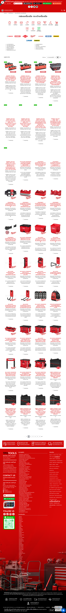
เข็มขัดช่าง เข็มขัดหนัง (10, 47)
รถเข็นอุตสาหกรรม (59, 497)
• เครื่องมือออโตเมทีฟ (22, 482)
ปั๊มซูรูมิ (50, 491)
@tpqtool (6, 490)
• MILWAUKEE (20, 544)
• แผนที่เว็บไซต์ (21, 584)
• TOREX (20, 560)
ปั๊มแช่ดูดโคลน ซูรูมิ (52, 497)
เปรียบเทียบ (11, 93)
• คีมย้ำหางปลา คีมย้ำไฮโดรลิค (23, 474)
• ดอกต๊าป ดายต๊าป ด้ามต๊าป (23, 499)
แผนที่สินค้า (48, 607)
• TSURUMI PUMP (21, 561)
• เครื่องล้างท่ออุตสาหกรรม (23, 490)
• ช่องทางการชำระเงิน (22, 579)
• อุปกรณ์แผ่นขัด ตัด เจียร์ (23, 512)
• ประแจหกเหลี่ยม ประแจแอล (23, 459)
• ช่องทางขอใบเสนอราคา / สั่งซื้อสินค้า (25, 578)
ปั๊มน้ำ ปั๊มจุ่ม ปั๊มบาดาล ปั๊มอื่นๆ (54, 493)
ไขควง (50, 507)
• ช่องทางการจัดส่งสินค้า (22, 581)
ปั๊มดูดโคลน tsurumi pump (56, 491)
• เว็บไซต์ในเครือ (21, 586)
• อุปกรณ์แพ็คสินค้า (21, 510)
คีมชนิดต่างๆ (57, 466)
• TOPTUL (20, 559)
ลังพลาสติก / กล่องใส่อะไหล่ (41, 46)
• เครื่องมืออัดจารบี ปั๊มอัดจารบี (23, 471)
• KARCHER (20, 526)
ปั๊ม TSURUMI (51, 487)
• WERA (19, 565)
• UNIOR (20, 563)
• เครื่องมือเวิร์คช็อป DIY (22, 491)
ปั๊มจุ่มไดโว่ (58, 489)
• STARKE (20, 558)
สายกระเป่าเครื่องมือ (39, 47)
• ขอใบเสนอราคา (21, 571)
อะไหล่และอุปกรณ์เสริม (39, 49)
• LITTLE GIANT (21, 537)
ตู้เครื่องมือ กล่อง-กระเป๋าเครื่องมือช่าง (55, 480)
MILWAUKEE (58, 458)
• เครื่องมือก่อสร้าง (21, 480)
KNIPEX (50, 458)
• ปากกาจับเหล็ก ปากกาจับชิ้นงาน (24, 466)
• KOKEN (20, 533)
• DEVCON (20, 519)
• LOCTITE (20, 538)
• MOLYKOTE (20, 548)
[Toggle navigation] (64, 10)
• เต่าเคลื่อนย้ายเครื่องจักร (23, 475)
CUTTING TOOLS (55, 454)
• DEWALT (20, 520)
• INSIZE (19, 524)
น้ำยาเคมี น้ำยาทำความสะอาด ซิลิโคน (55, 481)
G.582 (53, 456)
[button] (61, 10)
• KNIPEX (20, 531)
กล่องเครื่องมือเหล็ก (10, 46)
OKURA (50, 462)
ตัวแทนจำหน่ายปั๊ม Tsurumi (53, 478)
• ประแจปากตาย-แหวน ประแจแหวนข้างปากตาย (26, 458)
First (24, 436)
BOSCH (50, 454)
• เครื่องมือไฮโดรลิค (22, 472)
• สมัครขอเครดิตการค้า (22, 587)
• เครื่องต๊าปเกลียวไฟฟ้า (22, 481)
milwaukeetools (59, 460)
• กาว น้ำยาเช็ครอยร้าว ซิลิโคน (23, 496)
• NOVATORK (20, 549)
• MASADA (20, 543)
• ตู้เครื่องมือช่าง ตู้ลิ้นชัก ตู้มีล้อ (23, 463)
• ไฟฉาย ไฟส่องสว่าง (22, 465)
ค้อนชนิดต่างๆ (51, 470)
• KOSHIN (20, 536)
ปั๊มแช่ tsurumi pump (58, 495)
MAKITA (54, 458)
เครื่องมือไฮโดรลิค (59, 505)
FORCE (60, 454)
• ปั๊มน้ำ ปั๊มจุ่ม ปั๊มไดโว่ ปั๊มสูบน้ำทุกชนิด (25, 501)
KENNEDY (57, 457)
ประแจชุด (60, 483)
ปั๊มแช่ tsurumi (51, 495)
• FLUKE (19, 522)
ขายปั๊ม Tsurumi (52, 466)
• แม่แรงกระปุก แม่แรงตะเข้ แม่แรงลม (25, 476)
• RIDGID (20, 554)
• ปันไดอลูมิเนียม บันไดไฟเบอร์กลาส (24, 493)
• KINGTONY (20, 530)
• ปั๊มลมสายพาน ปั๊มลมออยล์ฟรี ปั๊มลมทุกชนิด (26, 492)
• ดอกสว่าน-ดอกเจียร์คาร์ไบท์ (23, 498)
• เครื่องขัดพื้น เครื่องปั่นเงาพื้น (23, 504)
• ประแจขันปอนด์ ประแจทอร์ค (23, 468)
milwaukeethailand (52, 460)
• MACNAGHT (20, 539)
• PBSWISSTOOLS (21, 553)
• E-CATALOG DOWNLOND (23, 572)
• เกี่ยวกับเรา (20, 582)
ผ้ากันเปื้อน (37, 45)
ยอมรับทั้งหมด (58, 610)
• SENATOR (20, 557)
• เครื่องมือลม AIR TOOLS (23, 470)
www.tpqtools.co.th (8, 492)
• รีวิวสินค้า (20, 576)
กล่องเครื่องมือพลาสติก (11, 45)
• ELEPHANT (20, 521)
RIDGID (50, 464)
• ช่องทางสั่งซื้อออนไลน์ (22, 577)
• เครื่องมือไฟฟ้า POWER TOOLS (24, 469)
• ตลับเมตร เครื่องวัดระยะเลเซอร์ (24, 486)
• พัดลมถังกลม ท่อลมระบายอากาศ (24, 508)
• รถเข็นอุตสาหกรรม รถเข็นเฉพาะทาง (25, 494)
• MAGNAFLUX (21, 541)
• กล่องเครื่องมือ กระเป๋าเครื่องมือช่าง (25, 464)
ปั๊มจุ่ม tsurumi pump (53, 489)
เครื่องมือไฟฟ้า (52, 505)
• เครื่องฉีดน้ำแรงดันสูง (22, 487)
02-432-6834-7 (7, 487)
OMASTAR (54, 462)
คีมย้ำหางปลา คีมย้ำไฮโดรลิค (53, 468)
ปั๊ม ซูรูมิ (55, 487)
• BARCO (20, 516)
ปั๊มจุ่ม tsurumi (59, 487)
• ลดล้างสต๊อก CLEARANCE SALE (24, 573)
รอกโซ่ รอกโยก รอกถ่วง (53, 499)
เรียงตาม (44, 57)
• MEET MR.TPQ (21, 583)
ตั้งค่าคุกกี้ (51, 610)
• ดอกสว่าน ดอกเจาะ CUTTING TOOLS (25, 497)
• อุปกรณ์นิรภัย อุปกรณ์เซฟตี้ (23, 505)
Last (41, 436)
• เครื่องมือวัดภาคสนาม (22, 502)
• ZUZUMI (20, 566)
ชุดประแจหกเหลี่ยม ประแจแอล (54, 472)
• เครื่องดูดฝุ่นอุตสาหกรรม (23, 488)
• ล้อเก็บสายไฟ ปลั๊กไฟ (22, 507)
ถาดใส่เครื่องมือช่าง (39, 44)
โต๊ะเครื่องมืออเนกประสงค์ (11, 50)
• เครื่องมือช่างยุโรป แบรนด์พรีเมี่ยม (24, 457)
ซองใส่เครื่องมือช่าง (10, 49)
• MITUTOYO (20, 547)
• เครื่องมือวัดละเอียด (22, 483)
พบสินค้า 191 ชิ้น (7, 57)
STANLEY (53, 464)
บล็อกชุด (50, 483)
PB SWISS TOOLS (59, 462)
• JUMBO (20, 525)
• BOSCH (20, 517)
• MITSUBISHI (20, 546)
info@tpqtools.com (8, 491)
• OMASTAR (20, 552)
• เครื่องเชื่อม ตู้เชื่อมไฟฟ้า (22, 503)
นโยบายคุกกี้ (25, 610)
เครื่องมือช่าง (54, 501)
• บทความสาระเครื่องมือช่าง (23, 575)
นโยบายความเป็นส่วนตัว (31, 607)
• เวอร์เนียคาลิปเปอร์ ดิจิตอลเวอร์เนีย (25, 485)
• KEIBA (19, 527)
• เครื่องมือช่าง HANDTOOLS (23, 454)
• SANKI (19, 555)
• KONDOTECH (21, 535)
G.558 (50, 456)
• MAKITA (20, 542)
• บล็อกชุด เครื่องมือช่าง (22, 460)
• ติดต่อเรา (20, 588)
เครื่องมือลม (51, 503)
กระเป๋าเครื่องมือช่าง (10, 44)
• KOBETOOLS (21, 532)
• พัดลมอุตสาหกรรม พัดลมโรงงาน (24, 509)
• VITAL (19, 564)
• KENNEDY (20, 528)
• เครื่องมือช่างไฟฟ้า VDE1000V (24, 455)
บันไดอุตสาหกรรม (55, 483)
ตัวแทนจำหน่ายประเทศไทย (53, 476)
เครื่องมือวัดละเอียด (57, 503)
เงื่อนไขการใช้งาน (41, 607)
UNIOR (57, 464)
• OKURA (20, 550)
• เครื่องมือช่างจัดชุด (22, 461)
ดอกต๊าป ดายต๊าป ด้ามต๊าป (53, 474)
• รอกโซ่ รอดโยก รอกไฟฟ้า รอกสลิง (24, 477)
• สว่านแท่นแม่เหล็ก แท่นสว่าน (23, 479)
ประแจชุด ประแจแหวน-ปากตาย (54, 485)
